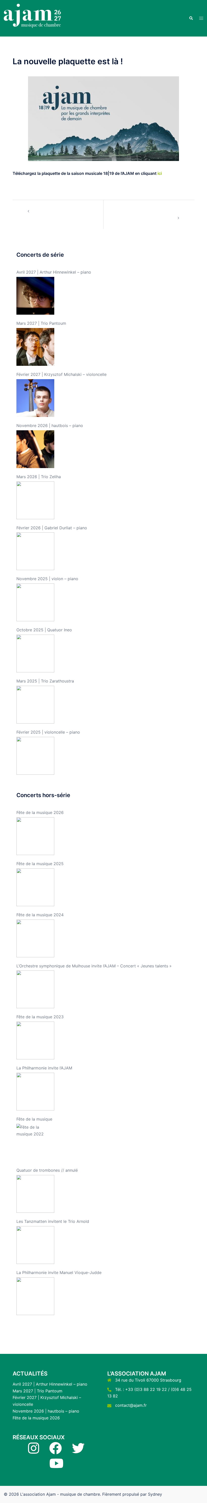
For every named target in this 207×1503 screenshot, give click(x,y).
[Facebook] (55, 1451)
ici (160, 173)
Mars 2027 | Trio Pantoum (37, 1390)
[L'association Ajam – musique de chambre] (33, 17)
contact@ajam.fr (131, 1405)
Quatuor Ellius (45, 210)
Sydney (155, 1494)
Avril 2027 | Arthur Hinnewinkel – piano (50, 1384)
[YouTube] (56, 1466)
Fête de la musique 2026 (36, 1417)
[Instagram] (33, 1451)
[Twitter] (78, 1451)
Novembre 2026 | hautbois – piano (46, 1411)
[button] (191, 18)
